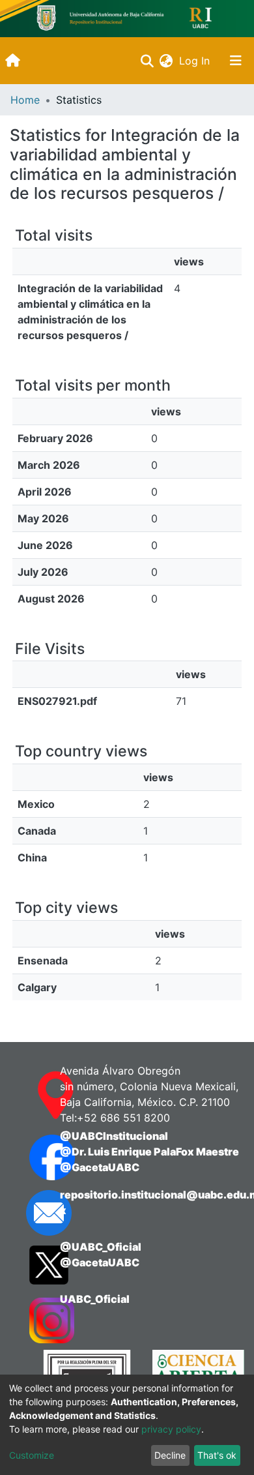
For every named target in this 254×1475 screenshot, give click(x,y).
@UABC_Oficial (100, 1246)
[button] (165, 60)
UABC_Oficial (95, 1298)
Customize (31, 1455)
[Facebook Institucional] (31, 1157)
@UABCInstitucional (114, 1135)
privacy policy (171, 1429)
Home (25, 99)
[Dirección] (31, 1095)
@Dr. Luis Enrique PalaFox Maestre (149, 1151)
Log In (195, 60)
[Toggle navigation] (236, 61)
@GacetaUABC (99, 1167)
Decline (170, 1455)
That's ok (216, 1455)
